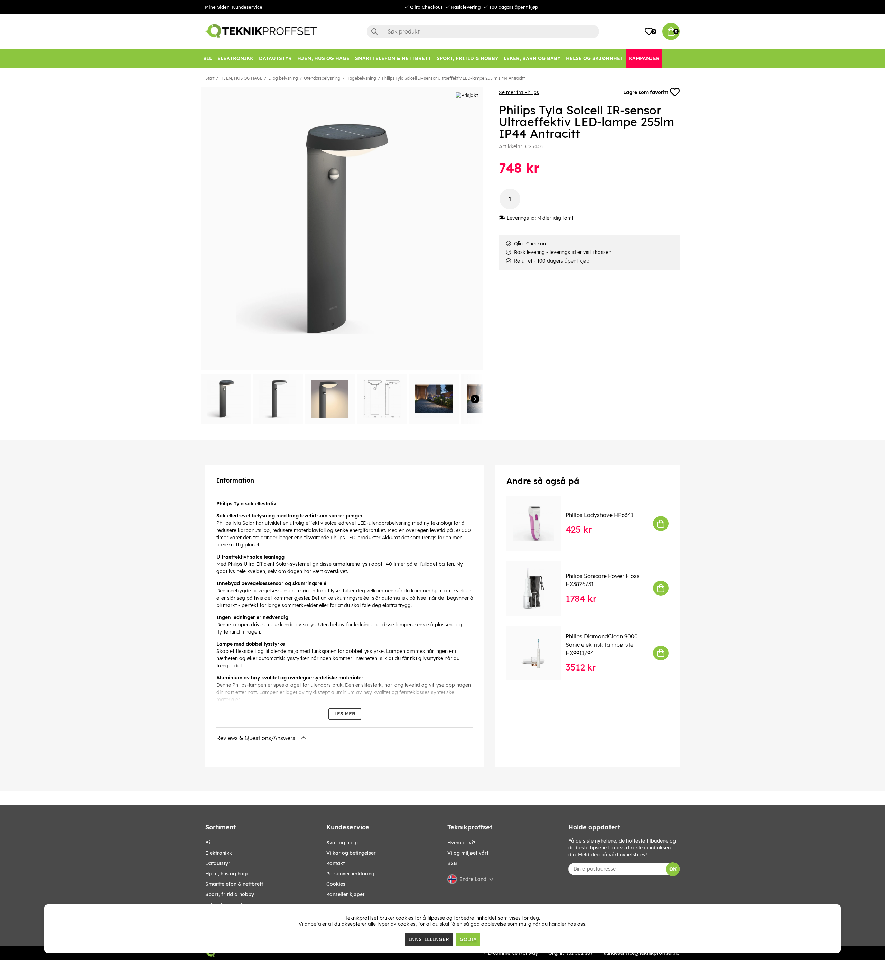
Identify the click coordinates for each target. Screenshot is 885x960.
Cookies (335, 884)
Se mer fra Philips (519, 92)
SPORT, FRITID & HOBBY (229, 894)
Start (209, 78)
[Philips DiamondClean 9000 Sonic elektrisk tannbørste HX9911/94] (538, 653)
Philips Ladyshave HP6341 (599, 515)
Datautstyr (217, 863)
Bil (208, 842)
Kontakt (335, 863)
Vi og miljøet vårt (467, 853)
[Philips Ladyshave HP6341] (538, 523)
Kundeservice (247, 7)
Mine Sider (217, 7)
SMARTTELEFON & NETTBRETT (234, 884)
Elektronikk (218, 853)
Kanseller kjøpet (345, 894)
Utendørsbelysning (322, 78)
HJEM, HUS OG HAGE (241, 78)
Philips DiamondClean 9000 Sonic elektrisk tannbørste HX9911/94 (602, 644)
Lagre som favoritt (645, 92)
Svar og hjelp (342, 842)
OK (673, 869)
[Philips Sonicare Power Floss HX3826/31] (538, 588)
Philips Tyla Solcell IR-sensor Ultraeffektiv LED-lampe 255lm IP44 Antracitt (453, 78)
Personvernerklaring (350, 874)
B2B (452, 863)
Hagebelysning (361, 78)
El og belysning (283, 78)
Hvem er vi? (461, 842)
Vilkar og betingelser (351, 853)
